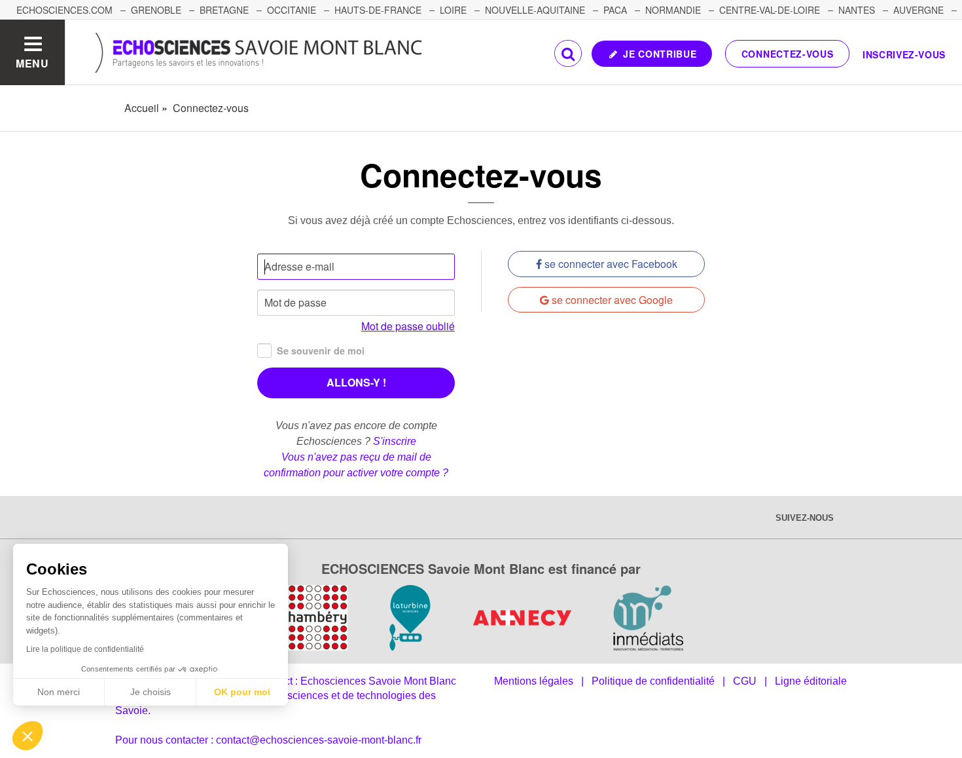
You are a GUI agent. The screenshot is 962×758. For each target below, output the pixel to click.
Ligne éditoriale (811, 681)
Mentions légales (533, 681)
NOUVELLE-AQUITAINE (535, 9)
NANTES (856, 9)
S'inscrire (394, 441)
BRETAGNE (224, 9)
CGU (745, 681)
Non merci (58, 692)
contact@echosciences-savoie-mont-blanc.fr (318, 740)
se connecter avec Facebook (609, 263)
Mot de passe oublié (408, 325)
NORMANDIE (673, 9)
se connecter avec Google (611, 299)
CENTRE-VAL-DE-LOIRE (769, 9)
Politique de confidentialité (653, 681)
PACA (615, 9)
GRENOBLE (156, 9)
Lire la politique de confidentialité (85, 649)
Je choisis (150, 692)
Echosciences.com (64, 9)
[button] (27, 735)
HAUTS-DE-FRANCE (377, 9)
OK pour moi (242, 692)
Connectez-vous (787, 53)
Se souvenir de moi (321, 350)
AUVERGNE (918, 9)
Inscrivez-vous (904, 54)
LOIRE (453, 9)
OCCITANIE (291, 9)
